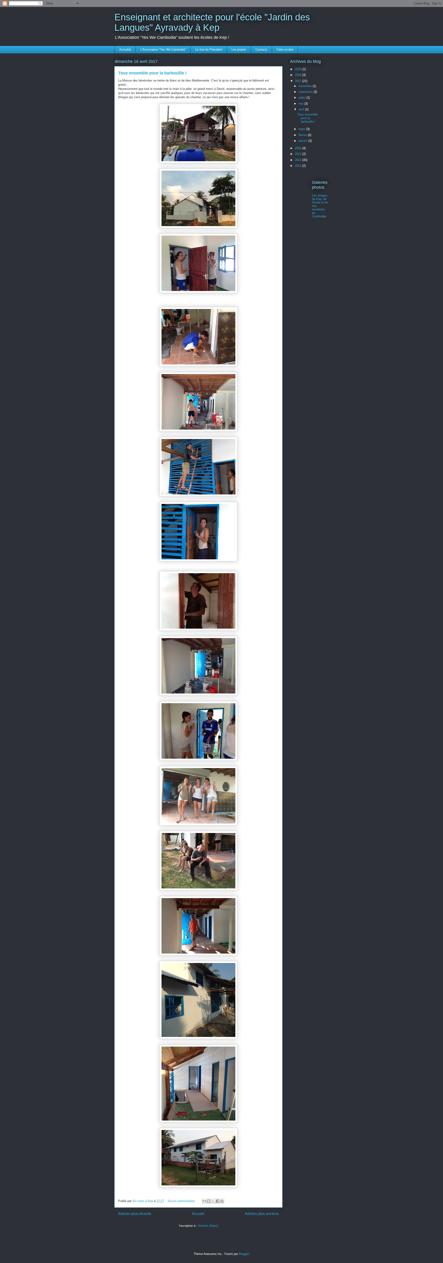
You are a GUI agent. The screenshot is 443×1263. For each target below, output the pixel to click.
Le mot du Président (208, 49)
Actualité (125, 49)
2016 (298, 148)
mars (302, 129)
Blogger (244, 1254)
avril (302, 109)
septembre (306, 92)
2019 (298, 69)
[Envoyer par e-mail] (204, 1201)
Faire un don (285, 49)
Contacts (261, 49)
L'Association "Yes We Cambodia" (163, 49)
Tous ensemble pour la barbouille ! (152, 73)
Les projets (238, 49)
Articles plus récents (134, 1214)
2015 (298, 154)
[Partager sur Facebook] (217, 1201)
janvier (303, 140)
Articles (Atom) (208, 1225)
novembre (306, 86)
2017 (298, 81)
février (303, 135)
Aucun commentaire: (182, 1201)
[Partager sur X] (213, 1201)
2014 (298, 160)
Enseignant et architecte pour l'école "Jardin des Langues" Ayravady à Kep (212, 22)
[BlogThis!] (209, 1201)
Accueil (198, 1214)
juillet (302, 97)
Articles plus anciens (262, 1214)
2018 (298, 75)
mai (301, 103)
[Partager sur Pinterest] (222, 1201)
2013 (298, 165)
